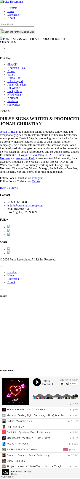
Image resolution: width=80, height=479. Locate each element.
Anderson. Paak (25, 158)
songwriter (13, 104)
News (10, 11)
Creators (12, 7)
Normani (12, 97)
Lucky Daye (14, 91)
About (11, 17)
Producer (12, 101)
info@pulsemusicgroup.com (26, 205)
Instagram (37, 178)
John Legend (15, 81)
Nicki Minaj (14, 94)
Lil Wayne (13, 87)
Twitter (36, 181)
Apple (11, 71)
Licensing (13, 14)
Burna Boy (13, 77)
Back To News (9, 187)
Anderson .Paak (16, 67)
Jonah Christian (16, 84)
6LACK (12, 64)
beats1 (11, 74)
